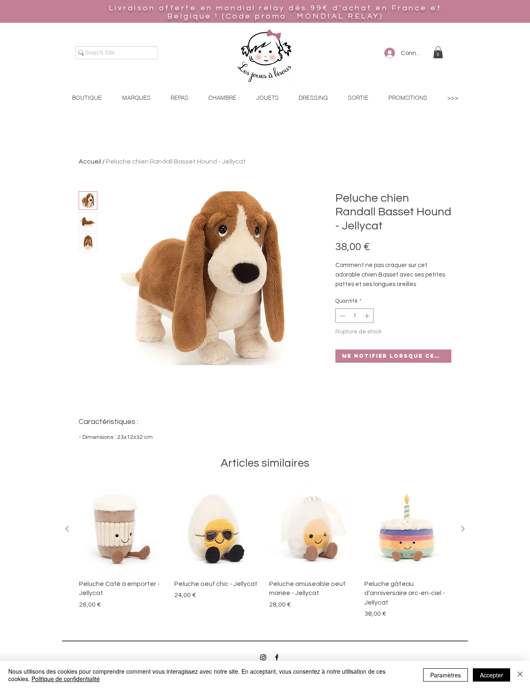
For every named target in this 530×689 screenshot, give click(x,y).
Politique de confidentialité (65, 679)
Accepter (491, 675)
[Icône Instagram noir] (263, 657)
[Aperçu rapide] (122, 529)
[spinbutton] (355, 316)
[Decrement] (342, 316)
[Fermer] (520, 674)
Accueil (90, 161)
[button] (438, 52)
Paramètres (445, 675)
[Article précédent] (67, 529)
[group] (265, 552)
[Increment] (368, 316)
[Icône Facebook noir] (277, 657)
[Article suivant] (463, 529)
